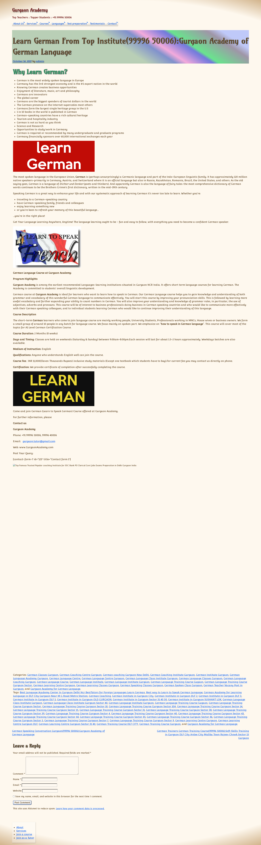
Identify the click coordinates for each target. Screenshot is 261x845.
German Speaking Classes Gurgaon (141, 685)
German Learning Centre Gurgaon (54, 685)
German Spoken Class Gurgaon (183, 685)
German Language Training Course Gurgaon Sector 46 (179, 716)
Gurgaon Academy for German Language (55, 688)
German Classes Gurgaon (42, 674)
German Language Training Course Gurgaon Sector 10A (142, 706)
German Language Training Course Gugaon (177, 681)
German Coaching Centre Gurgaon (81, 674)
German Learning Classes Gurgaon (97, 685)
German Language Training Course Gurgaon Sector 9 (142, 720)
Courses (44, 23)
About (19, 827)
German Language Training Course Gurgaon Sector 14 (209, 706)
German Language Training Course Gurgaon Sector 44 (46, 716)
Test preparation (77, 23)
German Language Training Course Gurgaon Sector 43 (211, 713)
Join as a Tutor (25, 837)
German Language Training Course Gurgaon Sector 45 (113, 716)
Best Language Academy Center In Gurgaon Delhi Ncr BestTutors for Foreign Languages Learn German (82, 692)
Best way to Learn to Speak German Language (174, 692)
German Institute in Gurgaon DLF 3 (220, 696)
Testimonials (97, 23)
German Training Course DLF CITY (117, 724)
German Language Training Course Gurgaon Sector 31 (112, 710)
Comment (19, 773)
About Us (18, 23)
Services (32, 23)
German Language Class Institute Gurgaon (151, 678)
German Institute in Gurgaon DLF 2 (176, 696)
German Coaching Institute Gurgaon (172, 674)
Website (17, 790)
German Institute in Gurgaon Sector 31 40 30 (140, 699)
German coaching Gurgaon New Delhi (126, 674)
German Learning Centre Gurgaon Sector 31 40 (67, 724)
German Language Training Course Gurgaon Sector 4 (78, 713)
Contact (112, 23)
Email (17, 785)
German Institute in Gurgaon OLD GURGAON (84, 699)
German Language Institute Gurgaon (127, 681)
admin (40, 61)
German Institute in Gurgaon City (132, 696)
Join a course (24, 834)
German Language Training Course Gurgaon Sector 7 (76, 720)
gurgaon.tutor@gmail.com (39, 441)
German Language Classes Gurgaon (200, 678)
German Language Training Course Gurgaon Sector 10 (75, 706)
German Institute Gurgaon (212, 674)
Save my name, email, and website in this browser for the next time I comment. (58, 796)
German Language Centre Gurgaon (103, 678)
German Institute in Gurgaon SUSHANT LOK (194, 699)
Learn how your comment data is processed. (80, 808)
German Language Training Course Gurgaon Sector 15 (45, 710)
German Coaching (100, 696)
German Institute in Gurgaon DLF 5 (34, 699)
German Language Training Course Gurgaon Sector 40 (144, 713)
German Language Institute (86, 681)
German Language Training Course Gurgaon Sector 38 (179, 710)
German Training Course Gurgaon (160, 724)
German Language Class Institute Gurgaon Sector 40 (75, 702)
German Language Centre (64, 678)
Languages (58, 23)
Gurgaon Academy (30, 10)
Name (17, 779)
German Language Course (52, 681)
